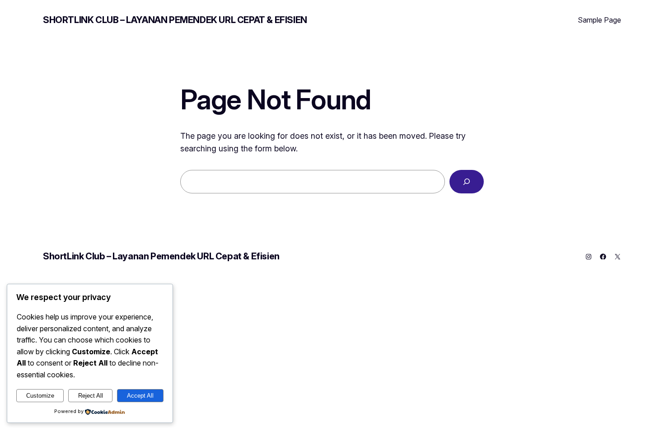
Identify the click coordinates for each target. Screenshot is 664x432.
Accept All (140, 395)
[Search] (466, 181)
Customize (40, 395)
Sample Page (599, 19)
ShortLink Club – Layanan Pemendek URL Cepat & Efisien (175, 19)
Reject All (90, 395)
